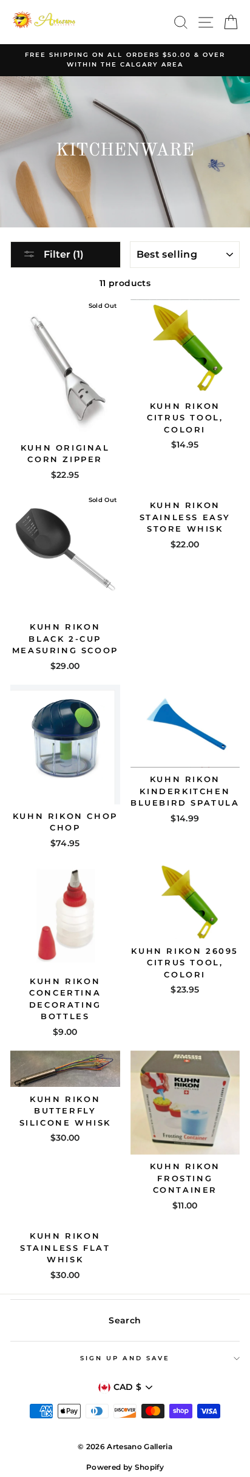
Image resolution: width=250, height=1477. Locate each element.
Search (125, 1320)
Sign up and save (125, 1358)
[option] (125, 60)
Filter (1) (62, 254)
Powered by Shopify (125, 1467)
